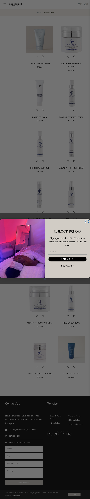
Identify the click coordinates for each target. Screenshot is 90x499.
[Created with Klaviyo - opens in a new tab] (45, 279)
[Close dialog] (87, 221)
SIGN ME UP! (67, 259)
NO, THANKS (67, 266)
